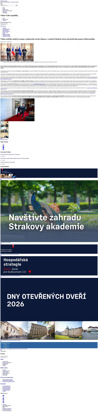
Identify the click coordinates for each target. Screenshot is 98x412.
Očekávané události (6, 370)
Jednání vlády (5, 374)
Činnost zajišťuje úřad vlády (8, 379)
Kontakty (4, 404)
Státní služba (5, 12)
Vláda (4, 8)
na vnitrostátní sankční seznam (39, 83)
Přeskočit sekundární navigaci (5, 22)
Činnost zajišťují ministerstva (8, 380)
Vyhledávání (2, 5)
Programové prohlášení (7, 362)
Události (4, 391)
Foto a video (5, 375)
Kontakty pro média (6, 35)
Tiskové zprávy (5, 30)
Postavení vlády (5, 363)
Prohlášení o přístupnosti (7, 408)
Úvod (4, 7)
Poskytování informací (7, 389)
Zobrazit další (3, 351)
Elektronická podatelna (7, 405)
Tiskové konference (6, 31)
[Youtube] (3, 402)
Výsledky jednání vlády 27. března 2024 (7, 162)
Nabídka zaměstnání (6, 388)
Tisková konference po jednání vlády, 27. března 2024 (10, 154)
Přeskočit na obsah (3, 0)
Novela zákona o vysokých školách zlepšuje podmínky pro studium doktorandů (14, 158)
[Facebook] (3, 396)
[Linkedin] (3, 399)
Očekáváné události (6, 29)
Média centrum (5, 9)
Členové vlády (5, 361)
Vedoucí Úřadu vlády (6, 385)
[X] (3, 397)
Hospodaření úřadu (6, 390)
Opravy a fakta (5, 32)
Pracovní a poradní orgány (7, 10)
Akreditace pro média (6, 36)
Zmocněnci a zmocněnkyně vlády (9, 381)
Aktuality (4, 28)
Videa (4, 33)
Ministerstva (5, 364)
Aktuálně (4, 369)
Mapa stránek (5, 406)
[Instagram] (3, 400)
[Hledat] (17, 5)
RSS (3, 407)
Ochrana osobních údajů (7, 410)
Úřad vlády (5, 11)
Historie (4, 365)
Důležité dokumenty (6, 34)
